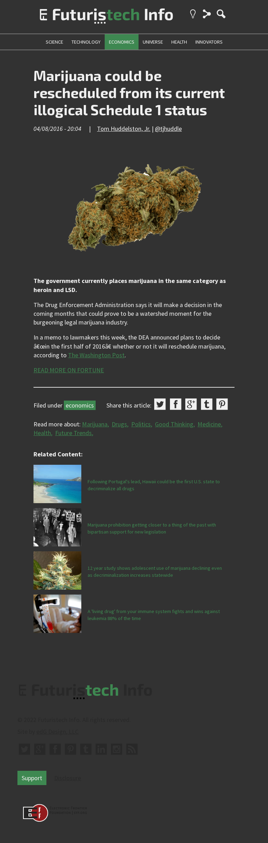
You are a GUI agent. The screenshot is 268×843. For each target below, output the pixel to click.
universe (153, 42)
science (54, 42)
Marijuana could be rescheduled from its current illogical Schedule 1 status (129, 92)
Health (42, 433)
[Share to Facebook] (176, 404)
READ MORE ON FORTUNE (69, 370)
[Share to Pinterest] (222, 404)
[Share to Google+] (191, 404)
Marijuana (94, 424)
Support (32, 778)
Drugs (119, 424)
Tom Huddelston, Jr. (123, 129)
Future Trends (73, 433)
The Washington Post (96, 355)
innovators (209, 42)
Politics (141, 424)
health (179, 42)
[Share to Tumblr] (207, 404)
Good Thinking (174, 424)
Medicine (209, 424)
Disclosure (67, 778)
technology (86, 42)
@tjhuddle (168, 129)
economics (121, 42)
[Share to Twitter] (160, 404)
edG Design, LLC (57, 732)
